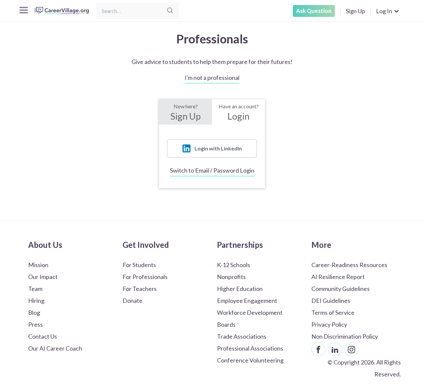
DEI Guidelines (330, 300)
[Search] (170, 11)
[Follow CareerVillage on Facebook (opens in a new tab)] (318, 349)
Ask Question (314, 10)
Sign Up (355, 11)
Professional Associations (250, 348)
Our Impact (43, 276)
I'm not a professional (212, 77)
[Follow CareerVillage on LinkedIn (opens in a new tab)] (335, 349)
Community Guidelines (340, 288)
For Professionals (145, 276)
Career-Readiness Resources (349, 264)
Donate (132, 300)
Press (35, 324)
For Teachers (140, 288)
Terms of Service (332, 312)
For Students (139, 264)
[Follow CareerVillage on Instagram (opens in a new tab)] (351, 349)
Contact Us (42, 336)
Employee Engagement (247, 300)
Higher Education (240, 288)
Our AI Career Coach (55, 348)
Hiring (36, 300)
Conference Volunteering (250, 360)
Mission (38, 264)
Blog (34, 312)
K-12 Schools (233, 264)
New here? (185, 112)
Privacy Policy (329, 324)
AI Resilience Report (338, 276)
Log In (384, 11)
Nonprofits (231, 276)
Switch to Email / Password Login (212, 170)
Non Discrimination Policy (344, 336)
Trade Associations (241, 336)
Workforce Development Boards (250, 318)
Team (35, 288)
